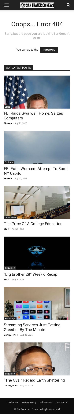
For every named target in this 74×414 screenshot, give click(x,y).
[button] (6, 5)
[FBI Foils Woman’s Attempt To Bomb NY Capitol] (37, 147)
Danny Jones (11, 334)
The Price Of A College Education (33, 223)
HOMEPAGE (49, 49)
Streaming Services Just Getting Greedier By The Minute (32, 327)
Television (10, 268)
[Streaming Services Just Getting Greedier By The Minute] (37, 303)
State (7, 107)
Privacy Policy (29, 402)
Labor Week (10, 217)
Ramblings (10, 318)
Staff (6, 228)
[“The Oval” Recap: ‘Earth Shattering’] (37, 358)
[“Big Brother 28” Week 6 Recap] (37, 253)
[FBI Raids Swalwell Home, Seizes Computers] (37, 92)
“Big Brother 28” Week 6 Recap (30, 274)
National (9, 162)
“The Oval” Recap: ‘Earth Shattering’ (34, 380)
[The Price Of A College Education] (37, 202)
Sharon (8, 123)
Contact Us (61, 402)
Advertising (46, 402)
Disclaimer (12, 402)
